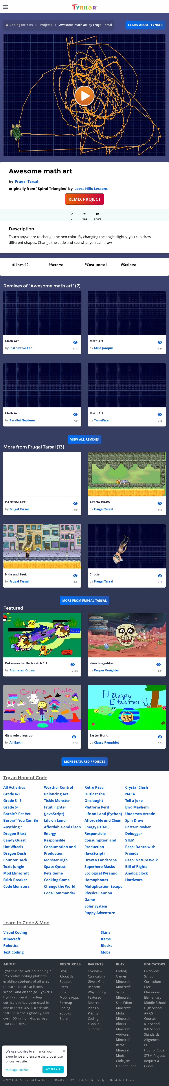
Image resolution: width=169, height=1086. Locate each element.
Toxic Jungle (13, 866)
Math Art (12, 341)
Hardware (134, 879)
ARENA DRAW (100, 502)
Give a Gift (96, 981)
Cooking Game (57, 879)
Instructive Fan (20, 348)
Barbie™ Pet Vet (17, 813)
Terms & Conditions (36, 1080)
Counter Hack (15, 860)
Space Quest (55, 866)
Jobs (63, 992)
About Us (67, 976)
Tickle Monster (57, 800)
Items (106, 939)
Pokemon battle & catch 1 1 (26, 663)
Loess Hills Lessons (91, 189)
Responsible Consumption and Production (60, 847)
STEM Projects (154, 1055)
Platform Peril (96, 807)
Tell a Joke (134, 800)
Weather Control (58, 787)
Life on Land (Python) (103, 813)
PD (146, 1045)
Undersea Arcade (140, 813)
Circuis (95, 574)
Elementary (152, 997)
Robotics (10, 945)
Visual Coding (15, 932)
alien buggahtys (102, 663)
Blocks (106, 945)
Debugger (133, 833)
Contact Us (133, 1080)
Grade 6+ (11, 807)
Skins (105, 932)
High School (153, 1008)
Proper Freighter (106, 670)
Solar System (95, 906)
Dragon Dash (14, 853)
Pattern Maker (138, 827)
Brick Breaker (15, 879)
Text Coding (13, 952)
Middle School (155, 1002)
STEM (129, 840)
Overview (95, 971)
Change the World (59, 886)
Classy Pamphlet (106, 742)
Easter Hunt (99, 735)
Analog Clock (136, 873)
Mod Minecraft (16, 873)
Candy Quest (14, 840)
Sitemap (66, 1002)
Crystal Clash (136, 787)
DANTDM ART (15, 502)
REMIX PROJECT (84, 199)
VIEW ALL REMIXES (84, 439)
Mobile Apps (69, 997)
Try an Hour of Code (25, 777)
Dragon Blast (14, 833)
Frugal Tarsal (26, 181)
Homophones (96, 879)
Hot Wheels (13, 846)
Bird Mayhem (137, 807)
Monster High (56, 860)
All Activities (14, 787)
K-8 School (152, 1029)
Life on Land (55, 820)
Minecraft (11, 939)
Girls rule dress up (19, 735)
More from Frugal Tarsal (84, 600)
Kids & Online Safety (92, 1080)
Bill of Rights (136, 866)
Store (64, 1018)
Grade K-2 (11, 794)
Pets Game (53, 873)
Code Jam (123, 1060)
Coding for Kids (21, 25)
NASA (130, 794)
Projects (46, 25)
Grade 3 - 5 (12, 800)
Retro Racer (94, 787)
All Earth (15, 742)
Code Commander (59, 893)
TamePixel (101, 420)
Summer (94, 1029)
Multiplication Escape (103, 886)
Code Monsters (16, 886)
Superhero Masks (99, 866)
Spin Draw (134, 820)
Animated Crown (22, 670)
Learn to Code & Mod (26, 922)
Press (64, 987)
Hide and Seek (16, 574)
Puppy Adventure (99, 912)
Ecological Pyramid (101, 873)
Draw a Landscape (100, 860)
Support (66, 981)
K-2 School (152, 1024)
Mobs (105, 952)
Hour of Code (126, 1066)
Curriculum (96, 976)
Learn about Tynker (145, 25)
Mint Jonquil (103, 348)
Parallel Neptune (22, 420)
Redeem (94, 987)
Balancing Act (56, 794)
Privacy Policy (64, 1080)
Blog (63, 971)
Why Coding (97, 992)
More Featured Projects (84, 761)
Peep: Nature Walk (141, 860)
